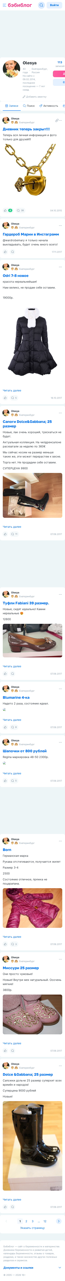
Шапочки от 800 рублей (25, 751)
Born (7, 849)
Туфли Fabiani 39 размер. (26, 603)
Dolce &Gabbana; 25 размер (28, 1074)
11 (16, 534)
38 (22, 210)
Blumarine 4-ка (16, 697)
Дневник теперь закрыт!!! (26, 129)
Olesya (15, 118)
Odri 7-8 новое (15, 275)
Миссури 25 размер (21, 968)
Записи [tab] (13, 105)
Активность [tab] (50, 105)
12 (45, 1221)
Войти (54, 5)
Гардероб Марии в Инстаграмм (31, 234)
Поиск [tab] (31, 105)
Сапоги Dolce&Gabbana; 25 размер (27, 423)
